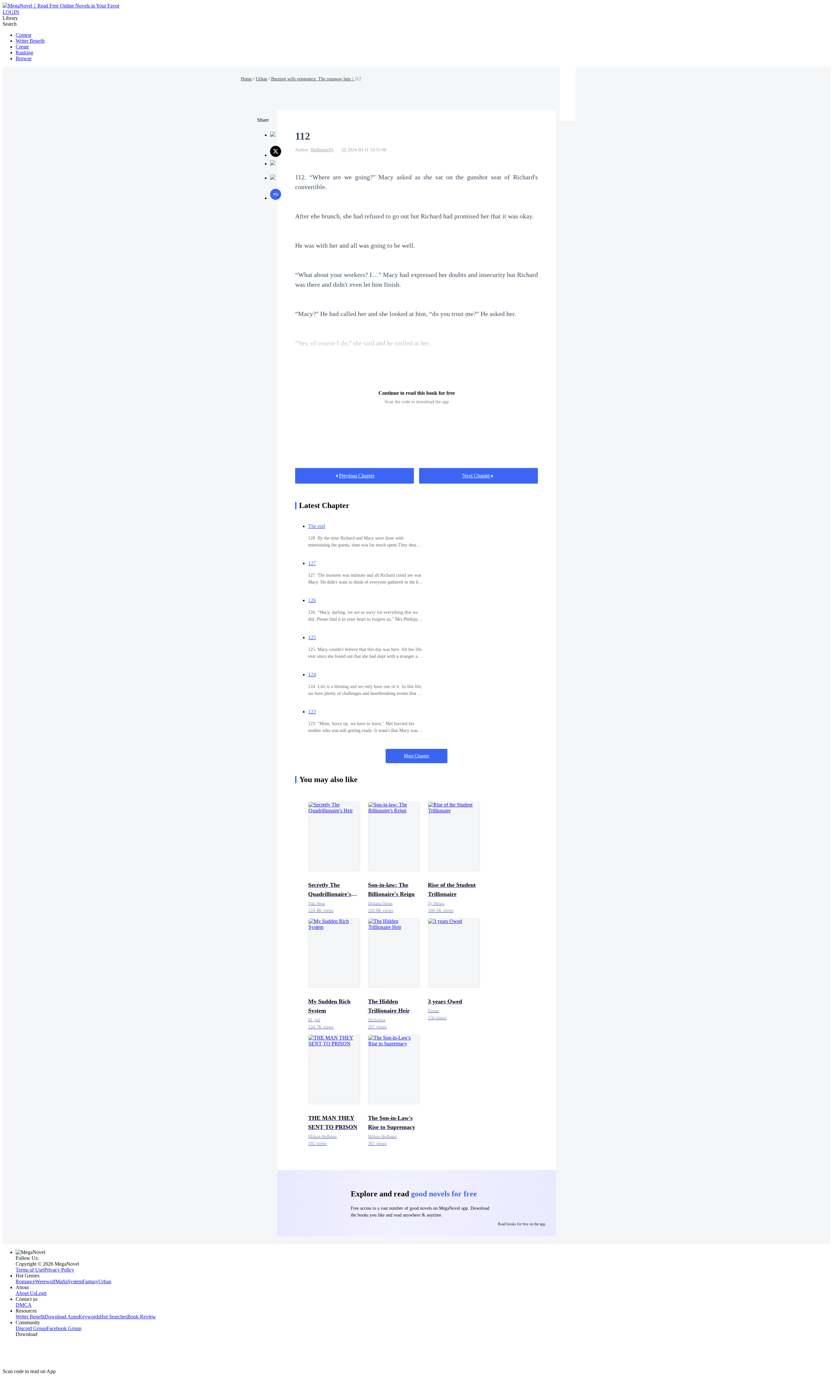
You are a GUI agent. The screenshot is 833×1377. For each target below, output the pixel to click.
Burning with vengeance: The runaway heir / (313, 78)
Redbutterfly (322, 149)
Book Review (141, 1316)
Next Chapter (476, 475)
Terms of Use (29, 1270)
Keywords (89, 1316)
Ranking (24, 52)
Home (246, 78)
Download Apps (61, 1316)
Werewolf (45, 1281)
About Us (26, 1293)
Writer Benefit (30, 41)
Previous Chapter (357, 475)
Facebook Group (64, 1328)
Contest (23, 35)
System (74, 1281)
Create (22, 46)
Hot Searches (113, 1316)
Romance (25, 1281)
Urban (261, 78)
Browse (24, 58)
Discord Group (31, 1328)
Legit (41, 1293)
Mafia (61, 1281)
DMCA (24, 1305)
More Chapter (416, 755)
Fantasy (90, 1281)
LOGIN (11, 12)
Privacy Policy (59, 1270)
